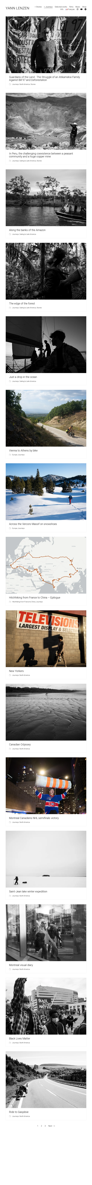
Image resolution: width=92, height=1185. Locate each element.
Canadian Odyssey (20, 744)
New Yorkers (16, 671)
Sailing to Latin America (28, 161)
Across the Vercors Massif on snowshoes (33, 524)
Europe (14, 455)
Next (50, 1126)
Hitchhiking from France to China (23, 602)
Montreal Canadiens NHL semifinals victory (34, 818)
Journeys (15, 84)
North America (25, 84)
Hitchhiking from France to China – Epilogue (34, 597)
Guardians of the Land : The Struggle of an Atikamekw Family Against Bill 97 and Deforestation (44, 79)
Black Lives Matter (19, 1038)
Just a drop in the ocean (23, 377)
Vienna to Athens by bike (23, 450)
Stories (33, 84)
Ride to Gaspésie (18, 1112)
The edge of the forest (22, 303)
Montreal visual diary (21, 965)
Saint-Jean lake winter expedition (28, 891)
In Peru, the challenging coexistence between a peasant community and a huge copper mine (41, 155)
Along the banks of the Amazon (27, 230)
